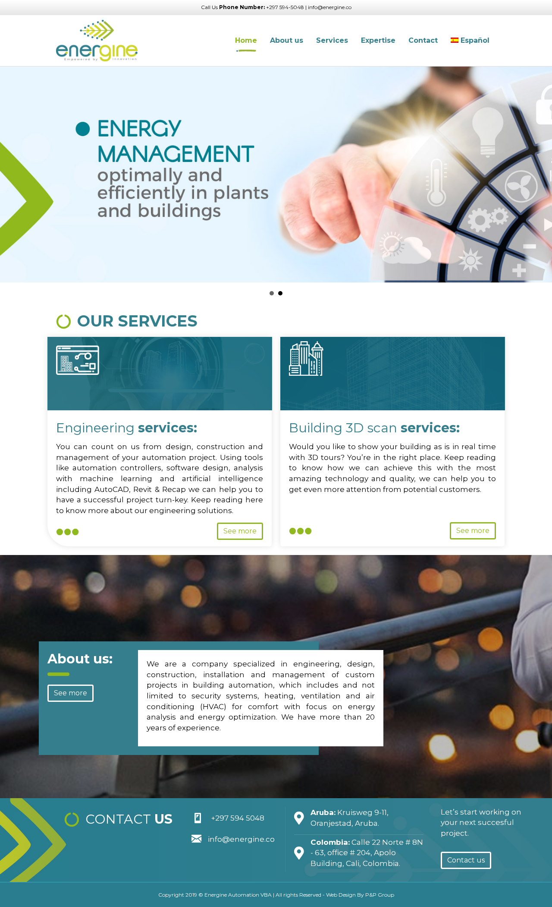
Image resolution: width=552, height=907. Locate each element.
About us (286, 40)
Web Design (341, 894)
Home (246, 40)
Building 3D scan (374, 428)
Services (332, 40)
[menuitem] (470, 40)
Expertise (378, 40)
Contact (423, 40)
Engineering (126, 428)
